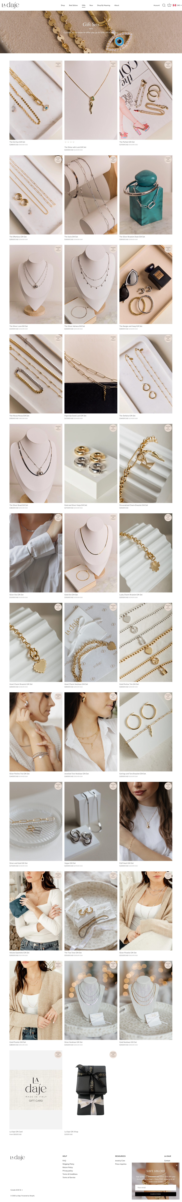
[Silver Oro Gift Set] (35, 552)
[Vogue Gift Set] (90, 821)
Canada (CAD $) (16, 1190)
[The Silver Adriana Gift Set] (90, 284)
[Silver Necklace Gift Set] (90, 1000)
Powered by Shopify (28, 1196)
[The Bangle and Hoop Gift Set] (145, 284)
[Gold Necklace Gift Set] (145, 1000)
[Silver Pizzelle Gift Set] (145, 910)
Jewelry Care (120, 1161)
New (91, 5)
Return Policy (68, 1167)
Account (157, 5)
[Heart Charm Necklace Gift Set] (90, 642)
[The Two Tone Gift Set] (90, 910)
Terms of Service (69, 1177)
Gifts (83, 5)
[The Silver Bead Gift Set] (35, 463)
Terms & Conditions (70, 1174)
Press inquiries (120, 1164)
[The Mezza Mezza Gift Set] (35, 373)
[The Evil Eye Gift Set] (35, 100)
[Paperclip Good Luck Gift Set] (90, 373)
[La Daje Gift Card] (35, 1089)
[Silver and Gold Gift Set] (35, 821)
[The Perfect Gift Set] (145, 100)
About (116, 5)
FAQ (64, 1161)
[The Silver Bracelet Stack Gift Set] (145, 194)
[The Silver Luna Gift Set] (35, 284)
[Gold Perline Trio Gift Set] (145, 642)
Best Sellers (73, 5)
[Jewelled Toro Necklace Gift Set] (90, 731)
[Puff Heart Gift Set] (145, 821)
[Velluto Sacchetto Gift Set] (35, 910)
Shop (63, 5)
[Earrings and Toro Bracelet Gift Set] (145, 731)
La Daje (18, 1196)
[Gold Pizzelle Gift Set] (35, 1000)
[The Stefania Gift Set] (145, 373)
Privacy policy (68, 1171)
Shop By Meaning (103, 5)
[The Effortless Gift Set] (35, 194)
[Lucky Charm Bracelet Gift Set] (145, 552)
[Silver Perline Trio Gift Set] (35, 731)
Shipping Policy (68, 1164)
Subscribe (156, 1194)
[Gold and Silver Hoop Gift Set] (90, 463)
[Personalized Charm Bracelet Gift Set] (145, 463)
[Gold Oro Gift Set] (90, 552)
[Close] (176, 1165)
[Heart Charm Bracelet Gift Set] (35, 642)
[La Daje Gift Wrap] (90, 1089)
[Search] (164, 5)
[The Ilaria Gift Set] (90, 194)
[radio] (65, 142)
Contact (167, 1161)
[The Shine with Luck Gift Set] (90, 100)
